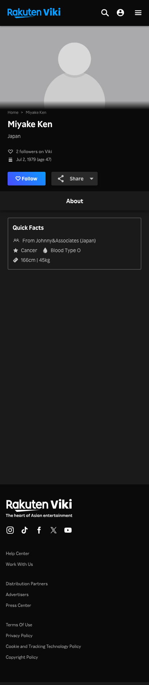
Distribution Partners (27, 583)
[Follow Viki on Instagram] (10, 532)
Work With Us (19, 564)
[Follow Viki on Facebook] (39, 532)
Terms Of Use (19, 624)
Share (77, 178)
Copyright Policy (22, 657)
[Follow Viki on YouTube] (68, 532)
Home (13, 112)
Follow (29, 178)
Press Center (18, 605)
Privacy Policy (19, 635)
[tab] (74, 201)
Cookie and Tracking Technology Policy (43, 646)
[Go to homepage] (34, 12)
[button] (138, 13)
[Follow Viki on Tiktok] (24, 532)
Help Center (17, 553)
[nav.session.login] (120, 13)
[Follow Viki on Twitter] (53, 532)
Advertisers (17, 594)
